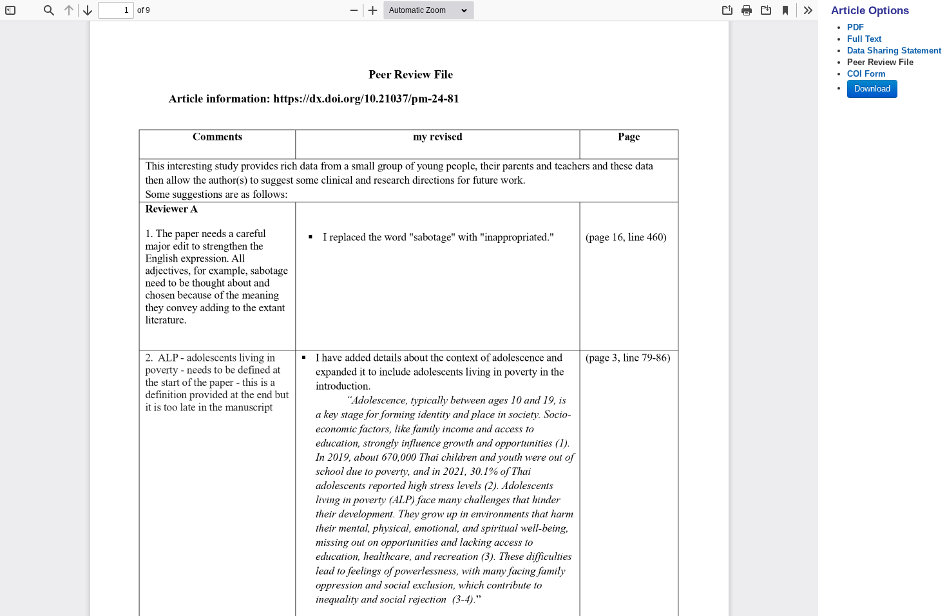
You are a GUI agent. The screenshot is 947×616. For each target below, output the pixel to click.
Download (872, 88)
